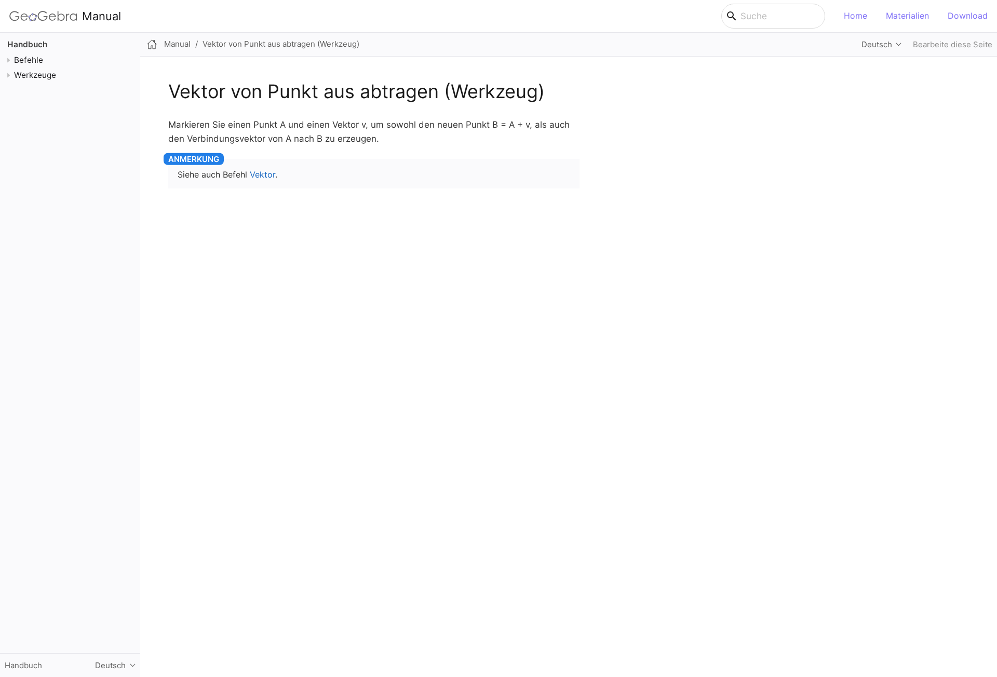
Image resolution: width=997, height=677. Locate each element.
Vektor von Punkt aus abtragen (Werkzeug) (281, 44)
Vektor (262, 174)
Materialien (907, 15)
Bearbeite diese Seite (952, 44)
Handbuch (27, 44)
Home (855, 15)
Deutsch (876, 44)
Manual (101, 16)
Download (968, 15)
